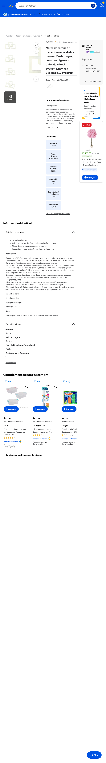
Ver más (51, 127)
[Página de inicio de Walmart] (11, 6)
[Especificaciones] (73, 324)
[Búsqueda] (93, 6)
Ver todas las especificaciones (58, 214)
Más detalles (11, 363)
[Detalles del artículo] (73, 232)
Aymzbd (49, 42)
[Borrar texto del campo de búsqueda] (89, 5)
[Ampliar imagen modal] (36, 50)
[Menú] (4, 6)
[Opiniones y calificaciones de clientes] (73, 454)
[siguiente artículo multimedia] (36, 79)
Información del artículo (18, 223)
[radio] (49, 88)
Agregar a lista (95, 81)
